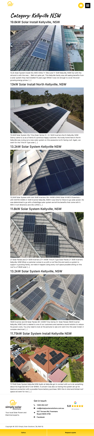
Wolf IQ (40, 426)
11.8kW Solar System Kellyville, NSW (36, 209)
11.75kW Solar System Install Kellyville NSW (41, 333)
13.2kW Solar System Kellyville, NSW (36, 271)
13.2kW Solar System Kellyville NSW (35, 146)
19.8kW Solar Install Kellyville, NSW (35, 22)
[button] (87, 5)
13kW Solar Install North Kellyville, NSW (38, 84)
